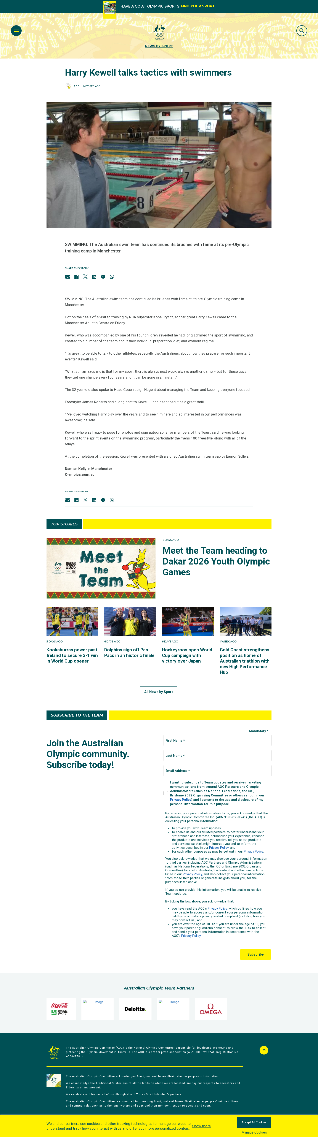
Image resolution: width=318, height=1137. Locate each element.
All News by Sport (158, 692)
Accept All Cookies (253, 1122)
